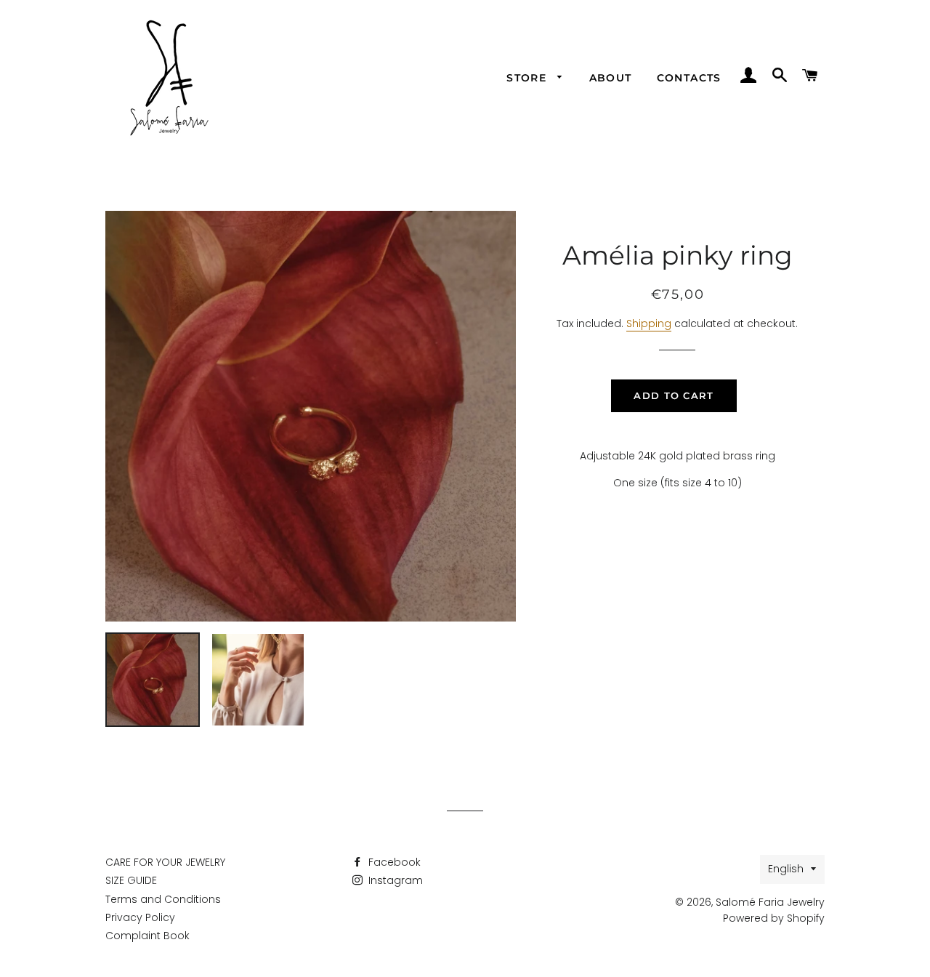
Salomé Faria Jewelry (770, 902)
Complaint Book (147, 935)
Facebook (393, 862)
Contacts (689, 77)
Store (528, 77)
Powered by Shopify (774, 918)
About (610, 77)
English (786, 868)
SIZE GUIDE (131, 880)
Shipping (648, 323)
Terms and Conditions (163, 899)
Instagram (394, 880)
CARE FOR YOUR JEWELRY (165, 862)
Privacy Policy (140, 917)
